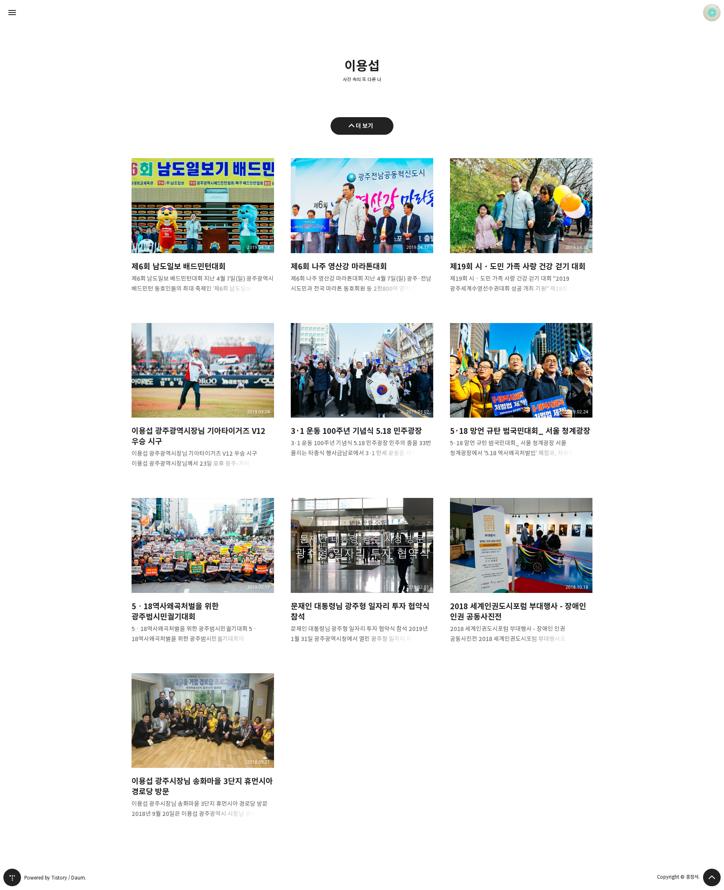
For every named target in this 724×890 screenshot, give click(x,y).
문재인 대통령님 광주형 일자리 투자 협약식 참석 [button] (362, 577)
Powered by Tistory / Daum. (55, 878)
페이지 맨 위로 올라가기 (712, 877)
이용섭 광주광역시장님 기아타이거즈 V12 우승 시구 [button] (202, 402)
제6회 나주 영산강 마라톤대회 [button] (362, 232)
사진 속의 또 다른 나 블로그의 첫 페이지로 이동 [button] (362, 13)
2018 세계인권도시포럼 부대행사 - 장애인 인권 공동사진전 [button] (521, 577)
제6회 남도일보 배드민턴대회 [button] (202, 232)
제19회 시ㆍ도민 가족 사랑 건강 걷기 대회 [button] (521, 232)
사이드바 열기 (12, 13)
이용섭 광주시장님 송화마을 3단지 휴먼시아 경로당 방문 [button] (202, 752)
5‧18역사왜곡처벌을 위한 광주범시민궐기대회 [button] (202, 577)
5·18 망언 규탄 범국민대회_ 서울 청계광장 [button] (521, 397)
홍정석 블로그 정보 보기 (712, 13)
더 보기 (364, 126)
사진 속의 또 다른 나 (362, 79)
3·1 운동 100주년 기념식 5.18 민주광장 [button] (362, 397)
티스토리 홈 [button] (12, 877)
